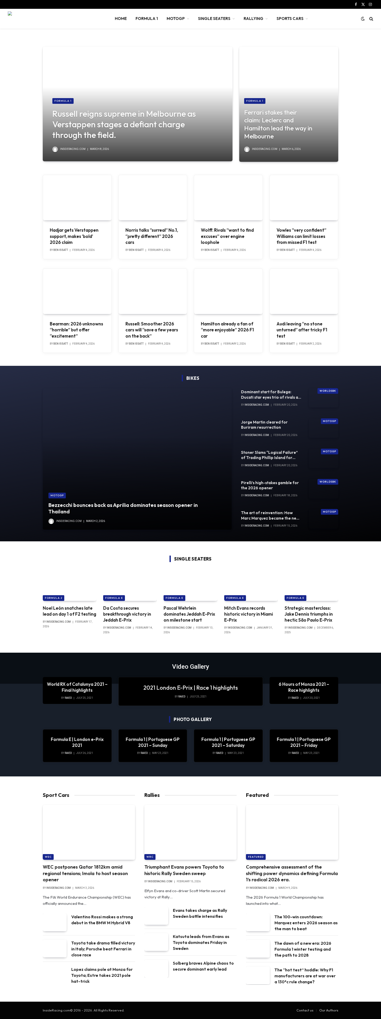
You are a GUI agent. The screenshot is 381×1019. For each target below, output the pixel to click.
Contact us (305, 1010)
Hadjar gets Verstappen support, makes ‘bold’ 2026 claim (74, 236)
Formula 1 (63, 101)
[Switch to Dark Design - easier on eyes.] (363, 19)
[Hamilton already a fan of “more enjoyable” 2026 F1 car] (228, 291)
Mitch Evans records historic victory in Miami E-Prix (248, 614)
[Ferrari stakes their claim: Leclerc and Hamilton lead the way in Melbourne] (288, 104)
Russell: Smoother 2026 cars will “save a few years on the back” (151, 329)
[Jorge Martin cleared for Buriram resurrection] (323, 428)
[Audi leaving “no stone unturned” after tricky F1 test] (304, 291)
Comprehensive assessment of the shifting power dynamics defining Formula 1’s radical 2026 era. (292, 873)
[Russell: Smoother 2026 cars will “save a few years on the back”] (153, 291)
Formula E (114, 598)
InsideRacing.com (73, 149)
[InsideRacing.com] (54, 18)
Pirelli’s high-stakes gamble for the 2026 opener (270, 485)
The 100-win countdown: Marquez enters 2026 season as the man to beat (306, 922)
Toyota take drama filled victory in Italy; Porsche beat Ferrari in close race (103, 948)
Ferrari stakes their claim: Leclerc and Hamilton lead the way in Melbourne (278, 124)
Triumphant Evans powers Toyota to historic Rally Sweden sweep (184, 870)
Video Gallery (190, 666)
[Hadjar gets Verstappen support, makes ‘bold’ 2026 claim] (77, 198)
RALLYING (253, 18)
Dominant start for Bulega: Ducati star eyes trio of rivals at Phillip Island (270, 394)
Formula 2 (53, 598)
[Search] (370, 19)
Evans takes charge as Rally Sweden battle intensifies (200, 913)
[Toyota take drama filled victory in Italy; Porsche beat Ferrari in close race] (55, 948)
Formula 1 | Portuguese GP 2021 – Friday (304, 742)
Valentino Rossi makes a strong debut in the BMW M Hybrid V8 (102, 919)
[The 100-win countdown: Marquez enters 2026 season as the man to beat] (258, 922)
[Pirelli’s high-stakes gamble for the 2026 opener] (323, 488)
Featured (256, 856)
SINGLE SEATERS (214, 18)
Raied (181, 696)
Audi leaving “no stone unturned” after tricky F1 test (302, 329)
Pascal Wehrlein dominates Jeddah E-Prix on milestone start (189, 614)
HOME (121, 18)
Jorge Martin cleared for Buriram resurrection (264, 425)
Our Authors (328, 1010)
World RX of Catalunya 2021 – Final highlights (77, 687)
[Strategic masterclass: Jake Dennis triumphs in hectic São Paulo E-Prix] (311, 585)
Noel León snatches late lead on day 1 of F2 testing (69, 611)
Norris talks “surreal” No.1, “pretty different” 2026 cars (151, 236)
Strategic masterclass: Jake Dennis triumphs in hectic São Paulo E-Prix (309, 614)
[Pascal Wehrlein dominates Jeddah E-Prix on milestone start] (190, 585)
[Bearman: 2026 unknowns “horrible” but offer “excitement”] (77, 291)
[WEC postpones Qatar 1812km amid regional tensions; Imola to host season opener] (89, 832)
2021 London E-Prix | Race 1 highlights (190, 687)
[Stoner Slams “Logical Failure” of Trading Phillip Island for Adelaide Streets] (323, 458)
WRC (149, 856)
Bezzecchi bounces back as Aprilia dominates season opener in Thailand (123, 508)
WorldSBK (328, 390)
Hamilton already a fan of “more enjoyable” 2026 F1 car (227, 329)
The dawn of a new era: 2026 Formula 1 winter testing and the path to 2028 (302, 949)
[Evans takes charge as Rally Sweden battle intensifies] (156, 916)
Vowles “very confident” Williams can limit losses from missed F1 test (301, 236)
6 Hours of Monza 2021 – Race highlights (304, 687)
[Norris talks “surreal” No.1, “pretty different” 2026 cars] (153, 198)
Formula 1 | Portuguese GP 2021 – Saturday (228, 742)
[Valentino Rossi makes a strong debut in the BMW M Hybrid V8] (55, 922)
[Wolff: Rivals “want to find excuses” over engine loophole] (228, 198)
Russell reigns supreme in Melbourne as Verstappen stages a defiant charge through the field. (124, 124)
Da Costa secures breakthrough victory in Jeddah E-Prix (127, 614)
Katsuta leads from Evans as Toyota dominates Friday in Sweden (201, 942)
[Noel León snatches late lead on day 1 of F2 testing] (69, 585)
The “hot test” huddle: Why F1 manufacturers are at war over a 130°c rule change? (305, 975)
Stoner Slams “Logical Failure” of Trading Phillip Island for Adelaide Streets (269, 455)
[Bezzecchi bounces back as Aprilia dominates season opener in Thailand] (137, 459)
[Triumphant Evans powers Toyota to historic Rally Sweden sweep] (190, 832)
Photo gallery (193, 719)
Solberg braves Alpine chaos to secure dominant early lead (203, 966)
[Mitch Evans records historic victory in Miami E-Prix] (251, 585)
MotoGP (57, 495)
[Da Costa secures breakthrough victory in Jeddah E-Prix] (130, 585)
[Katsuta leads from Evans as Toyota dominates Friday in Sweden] (156, 942)
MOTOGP (176, 18)
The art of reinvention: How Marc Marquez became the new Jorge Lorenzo (270, 515)
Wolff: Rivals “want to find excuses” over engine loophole (227, 236)
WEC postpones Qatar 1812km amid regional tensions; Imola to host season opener (85, 873)
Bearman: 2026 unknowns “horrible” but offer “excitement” (76, 329)
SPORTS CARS (290, 18)
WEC (48, 856)
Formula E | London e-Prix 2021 (77, 742)
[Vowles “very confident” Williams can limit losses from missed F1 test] (304, 198)
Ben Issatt (60, 250)
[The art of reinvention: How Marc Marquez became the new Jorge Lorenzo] (323, 518)
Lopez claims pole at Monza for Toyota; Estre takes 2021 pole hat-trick (102, 975)
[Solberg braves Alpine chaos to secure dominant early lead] (156, 969)
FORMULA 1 (147, 18)
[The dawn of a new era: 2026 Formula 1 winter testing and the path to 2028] (258, 949)
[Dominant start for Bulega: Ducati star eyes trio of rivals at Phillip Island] (323, 397)
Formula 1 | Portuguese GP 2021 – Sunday (153, 742)
